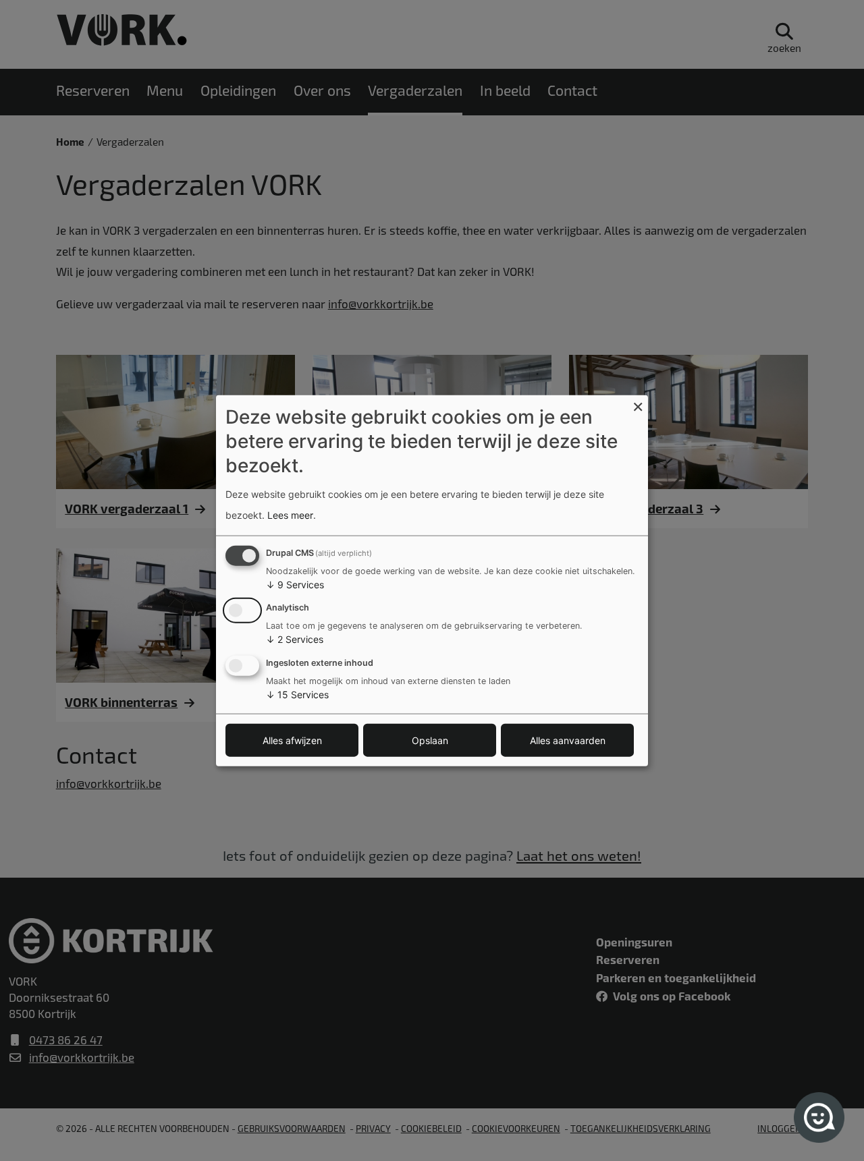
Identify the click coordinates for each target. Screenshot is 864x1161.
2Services (294, 639)
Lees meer (290, 515)
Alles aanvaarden (567, 740)
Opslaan (430, 740)
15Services (297, 694)
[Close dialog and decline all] (638, 403)
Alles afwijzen (292, 740)
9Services (295, 584)
